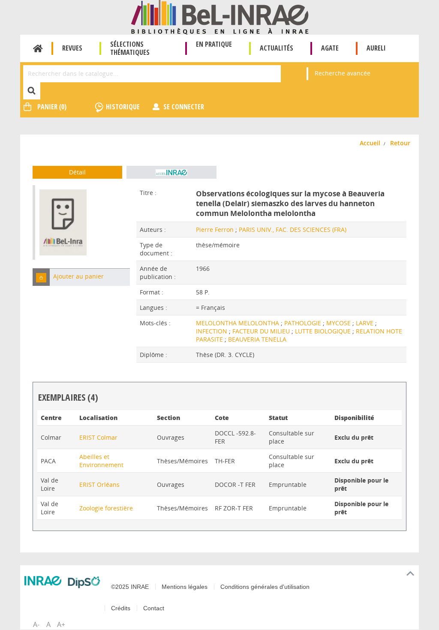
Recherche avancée (342, 73)
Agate (330, 48)
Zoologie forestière (106, 508)
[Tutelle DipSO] (84, 582)
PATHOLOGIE (303, 323)
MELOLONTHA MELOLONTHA (238, 323)
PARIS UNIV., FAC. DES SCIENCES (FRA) (292, 229)
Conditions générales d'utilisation (265, 586)
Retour (400, 143)
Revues (72, 48)
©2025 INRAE (130, 586)
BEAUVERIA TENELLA (257, 339)
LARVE (365, 323)
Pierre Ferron (215, 229)
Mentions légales (184, 586)
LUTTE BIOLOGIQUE (323, 331)
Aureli (376, 48)
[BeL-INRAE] (220, 16)
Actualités (276, 48)
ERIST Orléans (99, 484)
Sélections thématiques (130, 48)
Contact (153, 608)
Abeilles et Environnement (101, 461)
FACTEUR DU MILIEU (262, 331)
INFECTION (212, 331)
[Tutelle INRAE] (42, 580)
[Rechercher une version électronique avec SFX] (171, 172)
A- (36, 624)
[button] (41, 277)
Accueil (38, 48)
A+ (61, 624)
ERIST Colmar (98, 437)
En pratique (214, 44)
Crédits (120, 608)
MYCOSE (339, 323)
